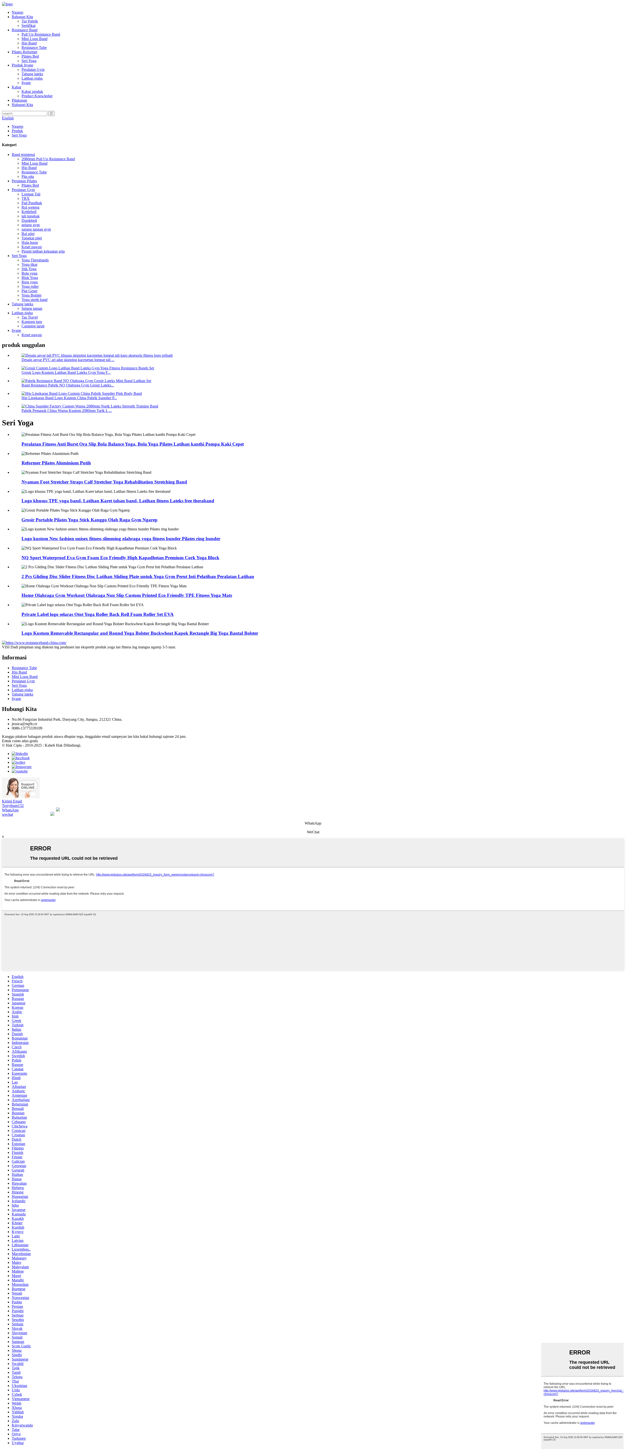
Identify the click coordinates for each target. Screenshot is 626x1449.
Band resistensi (23, 154)
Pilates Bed (30, 56)
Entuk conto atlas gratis (20, 741)
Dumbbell (29, 220)
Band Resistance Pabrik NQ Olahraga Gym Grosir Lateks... (68, 385)
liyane (26, 83)
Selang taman (32, 308)
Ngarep (17, 12)
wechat (7, 814)
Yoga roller (30, 286)
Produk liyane (22, 65)
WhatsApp (10, 810)
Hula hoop (30, 242)
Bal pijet (28, 234)
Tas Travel (30, 317)
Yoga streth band (34, 300)
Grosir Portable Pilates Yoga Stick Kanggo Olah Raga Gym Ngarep (89, 519)
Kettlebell (29, 212)
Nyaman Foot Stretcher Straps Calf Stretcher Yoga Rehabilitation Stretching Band (104, 481)
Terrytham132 (13, 806)
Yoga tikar (29, 264)
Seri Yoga (29, 61)
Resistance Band (24, 30)
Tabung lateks (32, 74)
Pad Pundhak (32, 203)
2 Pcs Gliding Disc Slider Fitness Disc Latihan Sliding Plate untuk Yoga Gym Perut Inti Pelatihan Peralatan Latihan (138, 576)
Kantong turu (32, 322)
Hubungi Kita (22, 105)
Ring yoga (30, 282)
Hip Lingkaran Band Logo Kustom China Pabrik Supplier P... (69, 398)
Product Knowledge (37, 96)
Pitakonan (19, 100)
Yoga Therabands (35, 260)
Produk (17, 131)
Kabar (16, 87)
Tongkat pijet (32, 238)
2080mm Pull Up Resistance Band (48, 159)
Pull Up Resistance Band (41, 34)
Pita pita (28, 176)
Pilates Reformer (24, 52)
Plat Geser (29, 291)
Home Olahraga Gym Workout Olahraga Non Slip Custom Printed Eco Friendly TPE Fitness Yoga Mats (127, 595)
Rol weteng (30, 207)
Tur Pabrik (30, 21)
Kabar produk (32, 91)
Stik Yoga (29, 269)
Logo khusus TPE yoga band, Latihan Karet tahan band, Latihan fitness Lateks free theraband (118, 500)
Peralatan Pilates (24, 181)
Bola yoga (29, 273)
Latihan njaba (32, 78)
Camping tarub (33, 326)
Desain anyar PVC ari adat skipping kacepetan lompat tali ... (68, 360)
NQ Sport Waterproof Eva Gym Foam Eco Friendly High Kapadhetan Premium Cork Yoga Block (120, 557)
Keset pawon (32, 247)
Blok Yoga (30, 278)
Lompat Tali (31, 194)
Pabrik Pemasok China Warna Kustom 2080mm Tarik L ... (67, 410)
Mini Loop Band (34, 39)
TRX (26, 198)
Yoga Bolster (32, 295)
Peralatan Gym (33, 69)
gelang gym (31, 225)
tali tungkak (31, 216)
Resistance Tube (34, 47)
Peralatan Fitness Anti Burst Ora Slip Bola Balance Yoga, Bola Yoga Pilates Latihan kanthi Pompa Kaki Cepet (133, 444)
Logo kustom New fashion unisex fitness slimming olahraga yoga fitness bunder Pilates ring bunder (121, 538)
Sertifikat (28, 25)
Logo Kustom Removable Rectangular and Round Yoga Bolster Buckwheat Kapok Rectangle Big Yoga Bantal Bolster (140, 633)
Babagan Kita (22, 17)
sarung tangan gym (36, 229)
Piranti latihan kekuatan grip (43, 251)
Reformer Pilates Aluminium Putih (56, 462)
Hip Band (29, 43)
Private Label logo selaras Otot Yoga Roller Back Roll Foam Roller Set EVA (98, 614)
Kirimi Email (12, 801)
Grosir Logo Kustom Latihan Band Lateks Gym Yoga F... (66, 372)
